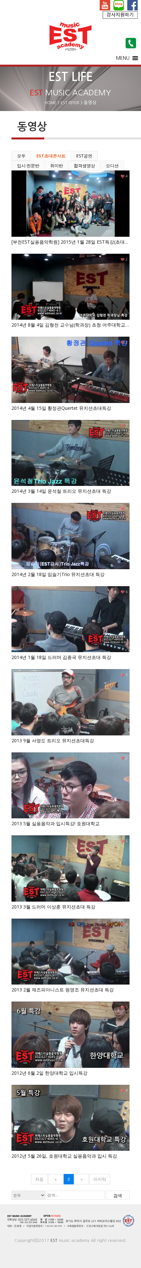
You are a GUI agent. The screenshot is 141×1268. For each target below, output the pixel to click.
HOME (50, 103)
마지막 (99, 1179)
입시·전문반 (28, 166)
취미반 (56, 166)
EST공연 (84, 156)
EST (53, 1240)
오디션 (112, 166)
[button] (123, 58)
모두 (21, 156)
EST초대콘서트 (51, 156)
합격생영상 (84, 166)
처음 (39, 1179)
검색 (117, 1195)
